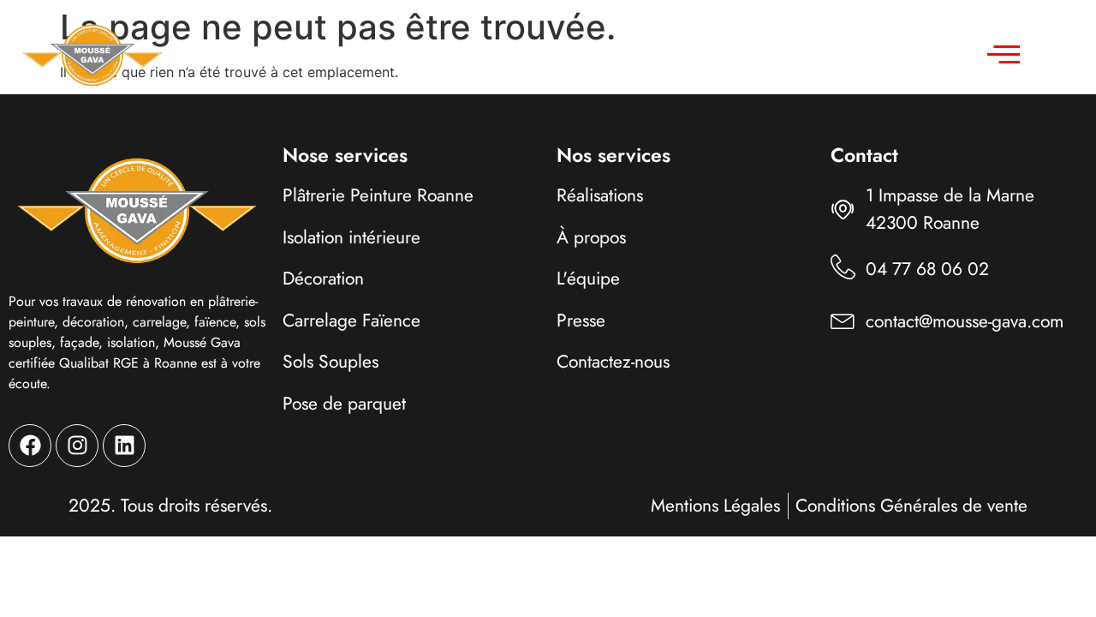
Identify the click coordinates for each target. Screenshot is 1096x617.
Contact (771, 54)
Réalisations (556, 54)
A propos (671, 54)
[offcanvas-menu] (1003, 54)
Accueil (323, 54)
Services (418, 54)
